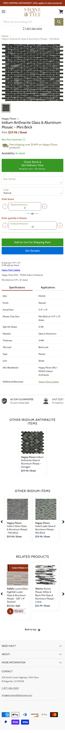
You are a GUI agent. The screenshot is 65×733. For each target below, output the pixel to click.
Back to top (30, 629)
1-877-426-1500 (33, 28)
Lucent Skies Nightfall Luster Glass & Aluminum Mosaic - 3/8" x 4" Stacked (17, 595)
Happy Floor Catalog (11, 270)
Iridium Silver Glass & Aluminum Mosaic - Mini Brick (17, 527)
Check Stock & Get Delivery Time (32, 165)
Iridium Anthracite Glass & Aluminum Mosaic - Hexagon (32, 462)
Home (5, 36)
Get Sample (32, 250)
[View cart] (61, 11)
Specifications (17, 287)
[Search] (58, 22)
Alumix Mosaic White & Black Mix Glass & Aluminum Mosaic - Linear (45, 595)
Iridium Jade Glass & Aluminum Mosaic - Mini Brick (45, 527)
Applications (48, 287)
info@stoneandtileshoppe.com (17, 695)
